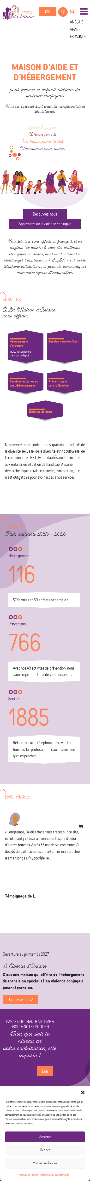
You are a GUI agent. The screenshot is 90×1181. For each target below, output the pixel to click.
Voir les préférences (45, 1163)
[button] (82, 1092)
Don (47, 11)
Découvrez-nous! (20, 999)
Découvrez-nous (45, 214)
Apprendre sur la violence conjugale (45, 224)
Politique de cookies (28, 1174)
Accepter (45, 1136)
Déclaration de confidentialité (54, 1174)
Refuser (45, 1150)
